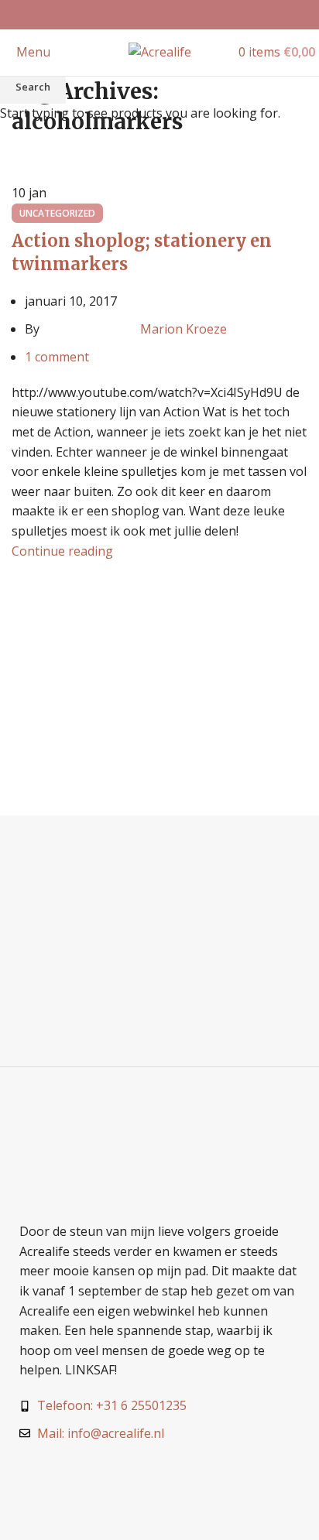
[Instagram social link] (159, 14)
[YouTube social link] (179, 14)
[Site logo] (160, 51)
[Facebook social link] (139, 14)
